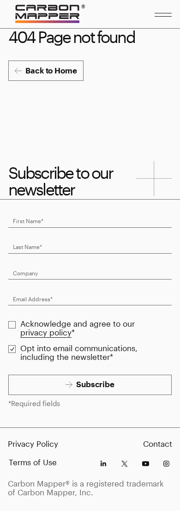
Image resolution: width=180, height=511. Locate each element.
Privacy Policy (33, 443)
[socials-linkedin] (103, 463)
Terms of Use (33, 462)
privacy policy (46, 332)
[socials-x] (124, 463)
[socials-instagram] (166, 463)
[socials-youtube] (145, 463)
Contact (157, 443)
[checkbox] (12, 325)
